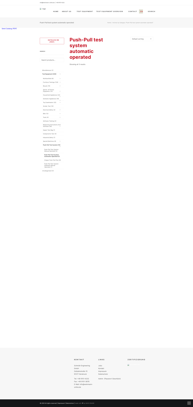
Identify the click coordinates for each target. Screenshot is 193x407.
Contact (132, 11)
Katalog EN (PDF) (53, 41)
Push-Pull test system (51, 145)
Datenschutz (103, 374)
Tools (46, 117)
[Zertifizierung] (135, 368)
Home (56, 11)
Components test (49, 134)
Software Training (49, 121)
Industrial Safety (49, 137)
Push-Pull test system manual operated (51, 150)
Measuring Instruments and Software (52, 125)
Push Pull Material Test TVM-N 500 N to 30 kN (111, 247)
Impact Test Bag (49, 130)
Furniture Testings (50, 82)
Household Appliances (51, 95)
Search (151, 11)
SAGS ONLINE (90, 403)
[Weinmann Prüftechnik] (43, 11)
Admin (100, 379)
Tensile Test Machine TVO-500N (111, 338)
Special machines (49, 141)
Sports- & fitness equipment (48, 90)
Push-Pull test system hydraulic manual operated (51, 165)
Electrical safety (49, 110)
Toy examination (49, 102)
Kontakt (101, 368)
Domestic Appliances (51, 98)
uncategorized (48, 171)
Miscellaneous (47, 70)
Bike (45, 113)
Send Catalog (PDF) (9, 29)
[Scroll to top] (189, 403)
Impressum (102, 371)
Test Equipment (85, 11)
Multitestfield (48, 78)
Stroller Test (48, 106)
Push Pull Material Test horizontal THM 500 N (111, 155)
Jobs (100, 366)
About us (66, 11)
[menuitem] (56, 11)
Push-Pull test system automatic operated (52, 155)
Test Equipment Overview (109, 11)
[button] (111, 111)
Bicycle (46, 86)
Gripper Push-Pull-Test (52, 160)
